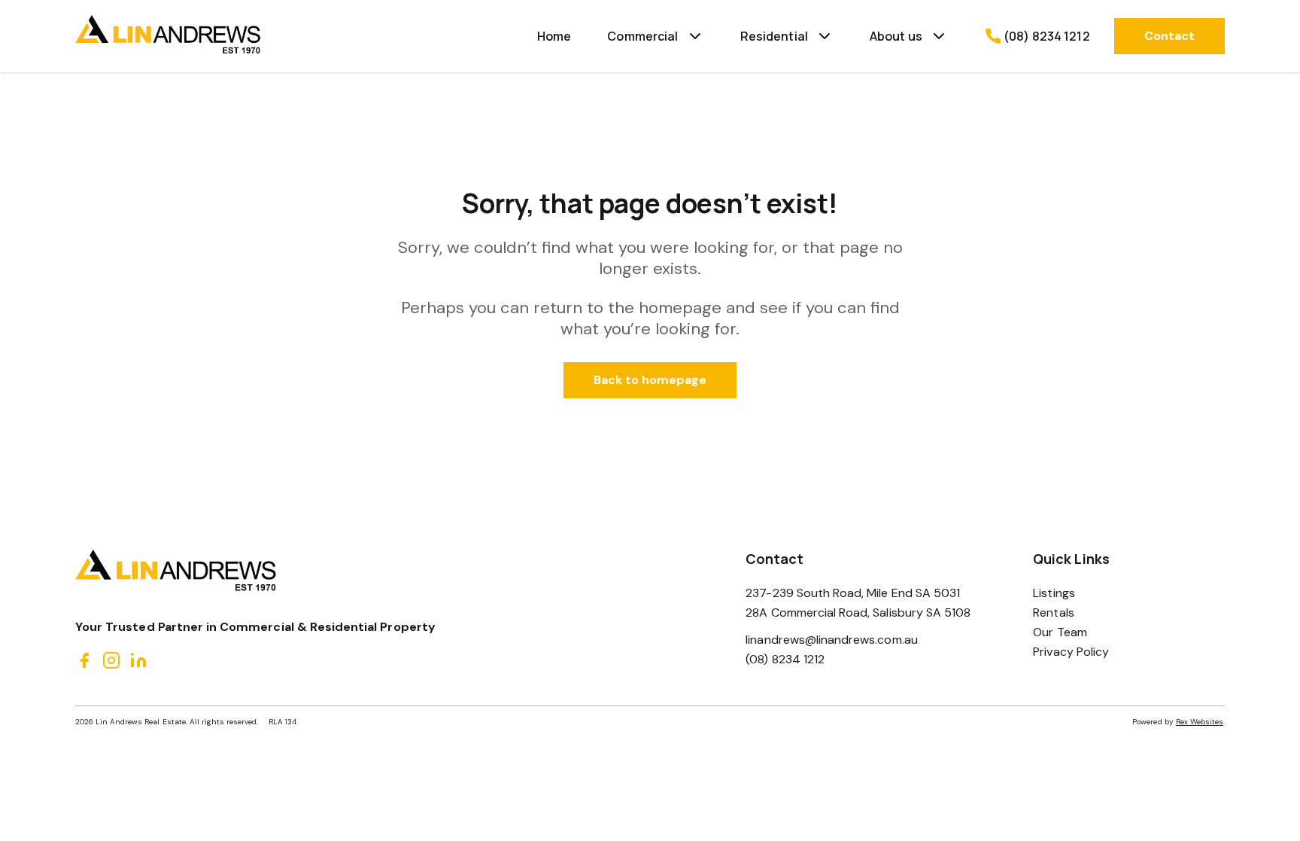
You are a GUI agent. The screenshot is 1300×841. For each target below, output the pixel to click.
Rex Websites (1199, 722)
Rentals (1053, 612)
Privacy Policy (1071, 652)
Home (554, 36)
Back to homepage (650, 380)
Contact (1169, 36)
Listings (1053, 593)
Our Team (1059, 632)
